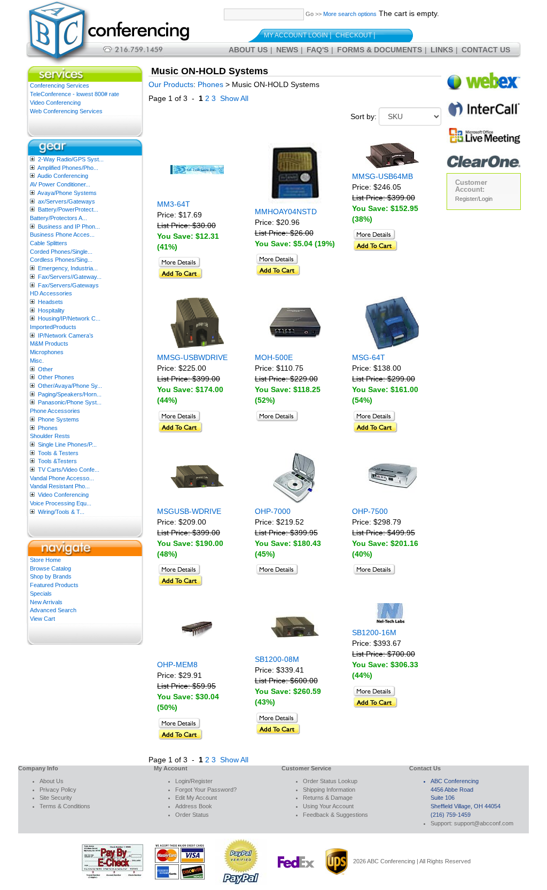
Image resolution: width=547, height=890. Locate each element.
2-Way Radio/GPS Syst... (71, 159)
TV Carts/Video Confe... (68, 469)
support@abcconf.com (483, 823)
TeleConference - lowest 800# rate (74, 94)
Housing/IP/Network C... (69, 318)
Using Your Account (328, 806)
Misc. (37, 360)
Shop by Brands (51, 576)
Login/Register (194, 781)
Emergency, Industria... (68, 268)
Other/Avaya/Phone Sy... (70, 385)
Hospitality (51, 310)
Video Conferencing (55, 102)
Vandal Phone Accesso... (62, 478)
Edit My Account (196, 797)
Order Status (192, 814)
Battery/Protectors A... (58, 218)
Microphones (47, 352)
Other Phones (56, 377)
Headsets (50, 302)
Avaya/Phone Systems (67, 193)
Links (442, 49)
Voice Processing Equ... (60, 503)
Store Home (45, 560)
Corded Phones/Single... (61, 251)
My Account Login (296, 35)
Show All (234, 98)
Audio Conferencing (62, 176)
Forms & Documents (379, 49)
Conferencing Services (59, 85)
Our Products (171, 84)
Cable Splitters (48, 243)
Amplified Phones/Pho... (67, 168)
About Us (248, 49)
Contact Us (486, 49)
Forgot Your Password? (206, 789)
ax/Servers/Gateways (66, 201)
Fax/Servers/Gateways (68, 285)
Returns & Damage (328, 797)
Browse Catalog (50, 568)
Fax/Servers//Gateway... (69, 277)
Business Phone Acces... (62, 234)
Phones (48, 428)
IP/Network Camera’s (65, 335)
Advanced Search (53, 610)
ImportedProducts (53, 327)
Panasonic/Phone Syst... (69, 402)
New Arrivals (46, 602)
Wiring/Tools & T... (61, 512)
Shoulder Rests (50, 436)
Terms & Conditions (65, 806)
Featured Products (54, 585)
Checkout (353, 35)
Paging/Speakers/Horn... (69, 394)
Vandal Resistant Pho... (60, 486)
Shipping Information (329, 789)
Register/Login (474, 199)
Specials (41, 593)
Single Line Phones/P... (67, 444)
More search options (350, 14)
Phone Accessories (55, 411)
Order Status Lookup (330, 781)
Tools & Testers (58, 453)
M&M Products (49, 343)
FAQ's (318, 49)
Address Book (193, 806)
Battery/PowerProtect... (68, 209)
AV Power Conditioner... (60, 184)
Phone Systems (58, 419)
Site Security (56, 797)
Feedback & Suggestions (335, 814)
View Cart (42, 618)
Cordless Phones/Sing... (61, 259)
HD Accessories (51, 293)
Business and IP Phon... (69, 226)
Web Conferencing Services (66, 111)
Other (45, 369)
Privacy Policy (58, 789)
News (287, 49)
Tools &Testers (57, 461)
